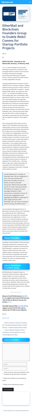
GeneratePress (24, 410)
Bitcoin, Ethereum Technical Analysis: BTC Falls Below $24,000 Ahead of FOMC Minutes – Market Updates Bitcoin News (14, 325)
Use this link (22, 306)
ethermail (5, 67)
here (3, 119)
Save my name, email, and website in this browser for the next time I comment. (16, 373)
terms (9, 302)
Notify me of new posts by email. (14, 384)
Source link (5, 318)
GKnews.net (7, 2)
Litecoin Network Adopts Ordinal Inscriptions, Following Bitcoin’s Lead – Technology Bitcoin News (14, 332)
